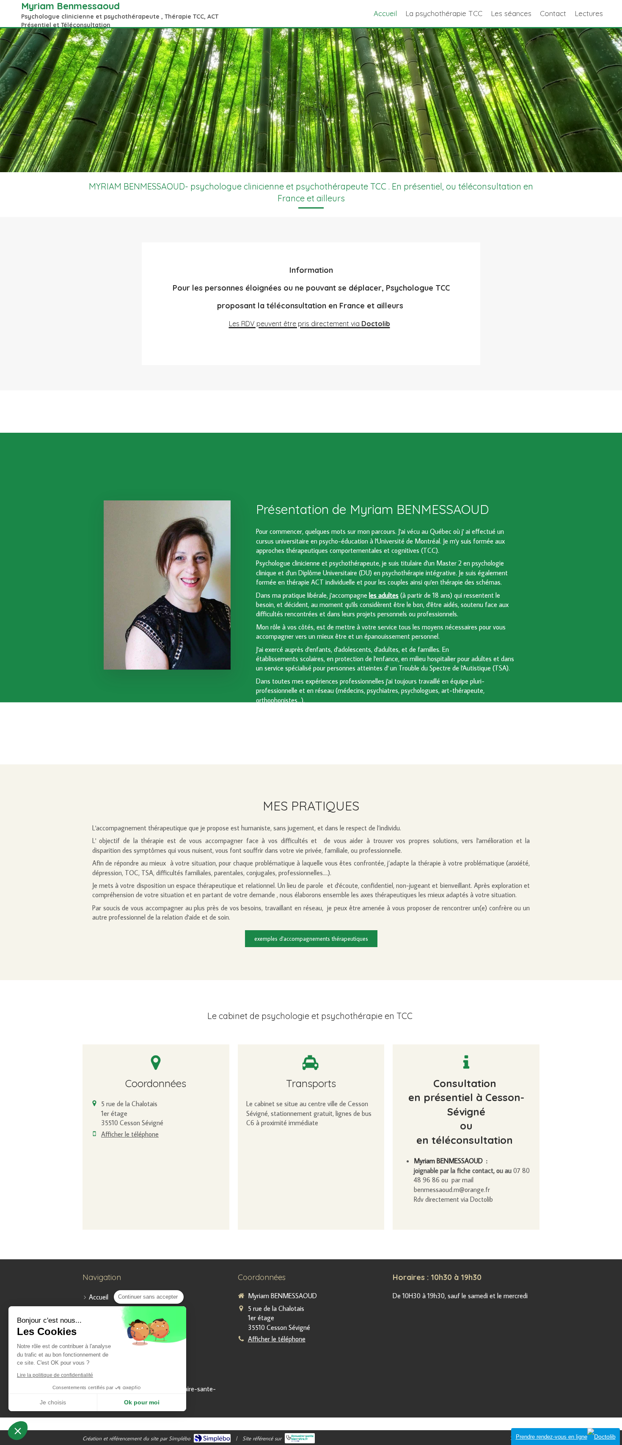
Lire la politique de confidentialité (55, 1375)
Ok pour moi (142, 1402)
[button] (18, 1430)
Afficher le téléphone (130, 1134)
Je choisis (53, 1402)
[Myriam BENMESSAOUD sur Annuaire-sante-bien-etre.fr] (300, 1438)
